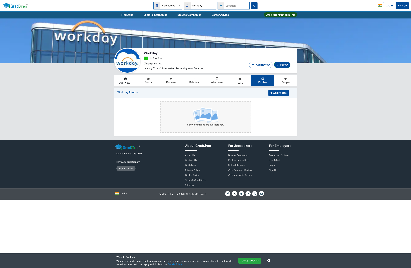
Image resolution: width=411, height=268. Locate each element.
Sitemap (189, 185)
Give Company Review (240, 170)
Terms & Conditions (195, 180)
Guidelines (190, 165)
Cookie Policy (175, 264)
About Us (190, 155)
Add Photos (279, 92)
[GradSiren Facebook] (227, 193)
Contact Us (191, 160)
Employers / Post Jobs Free (280, 14)
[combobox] (168, 5)
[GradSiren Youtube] (261, 193)
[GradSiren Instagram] (254, 193)
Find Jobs (127, 14)
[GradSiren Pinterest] (241, 193)
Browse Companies (189, 14)
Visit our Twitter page (234, 193)
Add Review (262, 64)
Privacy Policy (192, 170)
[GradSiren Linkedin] (248, 193)
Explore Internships (155, 14)
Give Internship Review (240, 175)
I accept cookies (249, 260)
